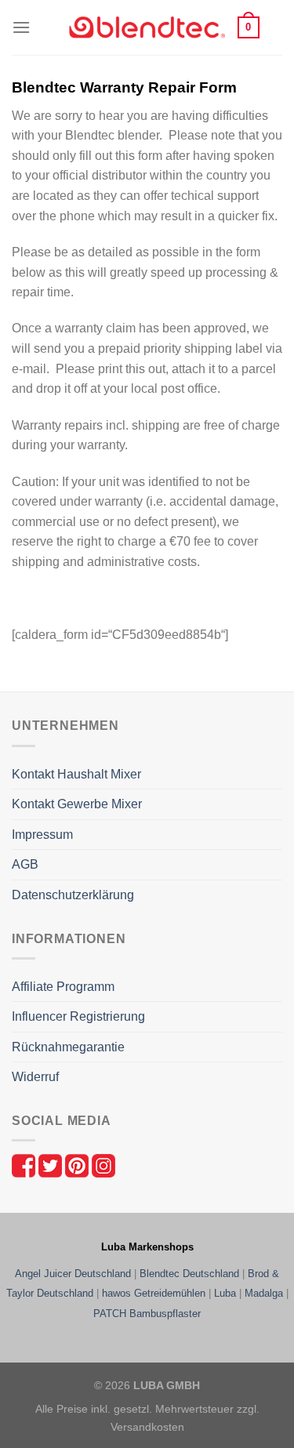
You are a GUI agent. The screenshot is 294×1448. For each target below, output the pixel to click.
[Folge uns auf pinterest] (78, 1164)
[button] (21, 27)
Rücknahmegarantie (68, 1047)
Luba (225, 1293)
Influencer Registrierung (78, 1016)
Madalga (264, 1293)
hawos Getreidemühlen (153, 1293)
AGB (25, 864)
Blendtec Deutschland (189, 1273)
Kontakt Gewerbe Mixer (77, 804)
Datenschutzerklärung (73, 895)
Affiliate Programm (63, 986)
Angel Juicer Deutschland (73, 1273)
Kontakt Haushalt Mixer (76, 774)
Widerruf (35, 1076)
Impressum (42, 834)
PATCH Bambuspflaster (147, 1313)
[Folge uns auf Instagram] (103, 1164)
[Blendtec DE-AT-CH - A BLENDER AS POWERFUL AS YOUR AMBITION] (147, 28)
